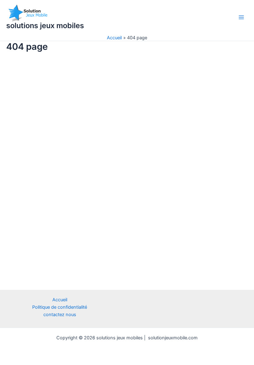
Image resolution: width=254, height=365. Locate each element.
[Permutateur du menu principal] (241, 17)
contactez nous (59, 314)
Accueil (59, 300)
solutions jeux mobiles (45, 25)
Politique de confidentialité (59, 307)
